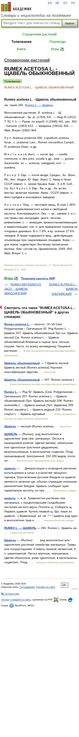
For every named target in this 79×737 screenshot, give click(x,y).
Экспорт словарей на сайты (16, 599)
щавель (10, 468)
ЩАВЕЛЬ (10, 434)
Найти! (69, 23)
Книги (21, 49)
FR (73, 3)
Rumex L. (11, 392)
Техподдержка (27, 587)
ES (65, 3)
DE (57, 3)
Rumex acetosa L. (17, 324)
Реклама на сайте (45, 587)
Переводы (58, 41)
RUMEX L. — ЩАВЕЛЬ (20, 528)
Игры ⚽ (57, 49)
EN (50, 3)
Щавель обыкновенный (22, 363)
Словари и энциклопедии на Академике (36, 15)
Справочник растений (39, 34)
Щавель (10, 426)
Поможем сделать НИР (38, 278)
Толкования (21, 41)
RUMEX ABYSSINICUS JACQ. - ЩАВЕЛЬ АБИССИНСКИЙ (22, 289)
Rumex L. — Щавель (39, 105)
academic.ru (16, 6)
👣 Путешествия (10, 593)
